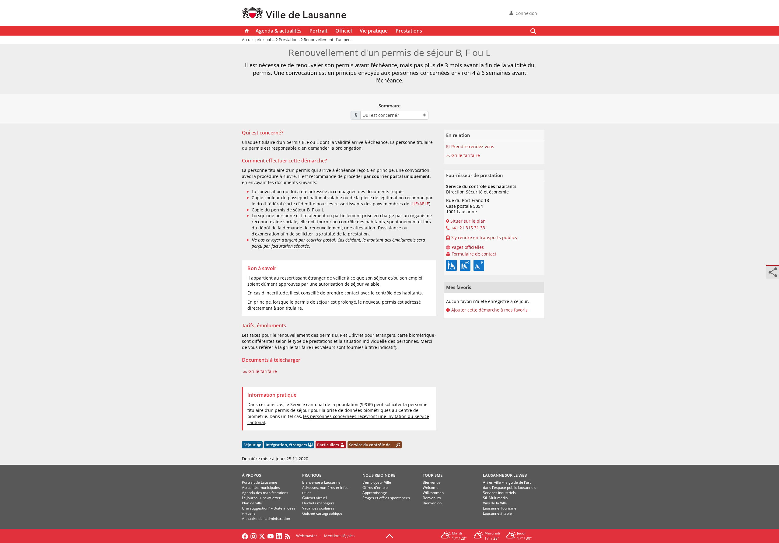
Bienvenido (432, 503)
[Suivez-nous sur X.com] (262, 535)
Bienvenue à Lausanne (321, 482)
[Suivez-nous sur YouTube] (270, 535)
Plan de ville (252, 503)
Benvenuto (432, 497)
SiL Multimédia (495, 497)
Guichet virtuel (314, 497)
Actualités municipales (261, 487)
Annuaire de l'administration (266, 518)
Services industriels (499, 492)
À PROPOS (251, 475)
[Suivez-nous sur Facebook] (245, 535)
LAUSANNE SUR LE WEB (505, 475)
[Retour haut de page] (389, 535)
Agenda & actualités (279, 30)
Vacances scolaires (318, 508)
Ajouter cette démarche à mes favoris (489, 310)
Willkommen (433, 492)
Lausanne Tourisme (499, 508)
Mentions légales (339, 535)
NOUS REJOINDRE (378, 475)
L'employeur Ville (376, 482)
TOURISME (432, 475)
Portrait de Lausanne (259, 482)
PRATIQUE (311, 475)
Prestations (409, 30)
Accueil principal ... (258, 39)
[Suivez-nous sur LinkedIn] (279, 535)
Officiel (343, 30)
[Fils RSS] (289, 535)
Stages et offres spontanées (386, 497)
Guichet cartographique (322, 513)
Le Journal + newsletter (261, 497)
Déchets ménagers (318, 503)
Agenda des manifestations (265, 492)
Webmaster (306, 535)
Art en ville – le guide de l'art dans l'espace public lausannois (509, 485)
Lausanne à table (497, 513)
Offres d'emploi (375, 487)
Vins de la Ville (495, 503)
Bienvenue (432, 482)
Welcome (430, 487)
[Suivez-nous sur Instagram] (253, 535)
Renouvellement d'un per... (328, 39)
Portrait (318, 30)
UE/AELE (420, 204)
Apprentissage (374, 492)
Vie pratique (374, 30)
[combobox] (394, 115)
